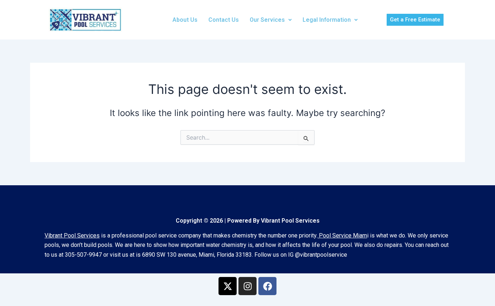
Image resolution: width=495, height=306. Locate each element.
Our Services (267, 19)
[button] (270, 20)
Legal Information (327, 19)
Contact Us (223, 19)
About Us (184, 19)
